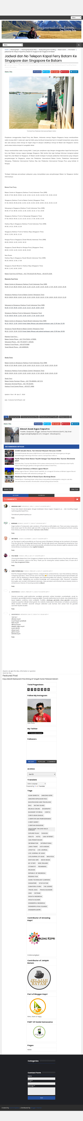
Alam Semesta (33, 795)
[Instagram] (10, 17)
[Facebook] (3, 17)
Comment (51, 762)
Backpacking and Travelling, (63, 65)
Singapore (32, 883)
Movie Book (45, 860)
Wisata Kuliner (34, 900)
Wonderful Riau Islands (37, 906)
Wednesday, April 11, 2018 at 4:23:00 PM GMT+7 (36, 506)
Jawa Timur (32, 846)
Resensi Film (33, 876)
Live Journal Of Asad (36, 853)
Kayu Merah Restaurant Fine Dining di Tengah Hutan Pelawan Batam (30, 679)
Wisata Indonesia (35, 896)
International (46, 843)
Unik (30, 893)
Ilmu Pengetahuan (35, 840)
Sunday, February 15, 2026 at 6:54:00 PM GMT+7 (34, 592)
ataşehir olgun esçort (17, 626)
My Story (32, 863)
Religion (31, 870)
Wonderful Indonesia (36, 903)
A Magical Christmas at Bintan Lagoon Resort (31, 469)
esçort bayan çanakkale (18, 621)
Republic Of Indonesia (36, 873)
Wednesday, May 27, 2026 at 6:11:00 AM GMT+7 (34, 614)
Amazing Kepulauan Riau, (47, 65)
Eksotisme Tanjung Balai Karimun (38, 829)
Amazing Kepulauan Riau (29, 50)
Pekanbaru (42, 866)
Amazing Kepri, (34, 65)
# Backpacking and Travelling (49, 417)
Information (71, 50)
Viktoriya (14, 539)
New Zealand (43, 863)
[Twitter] (6, 17)
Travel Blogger (46, 890)
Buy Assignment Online (22, 562)
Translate (42, 786)
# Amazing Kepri (14, 417)
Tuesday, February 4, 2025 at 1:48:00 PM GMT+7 (38, 571)
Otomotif (32, 866)
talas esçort (15, 623)
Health (31, 836)
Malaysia (50, 856)
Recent (31, 762)
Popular (41, 762)
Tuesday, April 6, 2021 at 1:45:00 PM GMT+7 (32, 556)
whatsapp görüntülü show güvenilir (58, 600)
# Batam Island (64, 417)
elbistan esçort (16, 619)
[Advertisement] (41, 8)
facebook (41, 495)
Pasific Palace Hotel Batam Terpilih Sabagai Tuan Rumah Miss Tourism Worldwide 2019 (45, 460)
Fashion (45, 833)
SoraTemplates (14, 1108)
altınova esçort (16, 624)
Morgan (14, 523)
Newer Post (8, 489)
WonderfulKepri (34, 910)
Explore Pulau (33, 833)
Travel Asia (32, 890)
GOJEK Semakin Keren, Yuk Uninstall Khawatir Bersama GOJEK (38, 451)
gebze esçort (15, 632)
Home (6, 50)
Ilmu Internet (48, 836)
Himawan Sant (16, 506)
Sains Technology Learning (39, 880)
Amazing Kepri (14, 50)
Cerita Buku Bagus (35, 815)
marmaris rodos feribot (41, 530)
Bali (29, 805)
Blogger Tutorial (35, 812)
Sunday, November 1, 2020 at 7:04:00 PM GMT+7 (33, 539)
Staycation (43, 883)
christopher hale (17, 571)
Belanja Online (34, 809)
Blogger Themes (36, 1108)
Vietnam (37, 893)
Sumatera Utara (34, 886)
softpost (42, 583)
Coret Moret (33, 822)
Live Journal (42, 850)
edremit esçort (15, 634)
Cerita (47, 812)
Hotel (38, 836)
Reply (12, 518)
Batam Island (62, 50)
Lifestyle (31, 850)
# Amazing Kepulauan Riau (29, 417)
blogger (15, 495)
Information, (13, 67)
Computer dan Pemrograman (39, 819)
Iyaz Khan (14, 556)
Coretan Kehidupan (35, 825)
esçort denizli (15, 628)
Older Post (74, 489)
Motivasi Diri (33, 860)
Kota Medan (44, 846)
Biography (46, 809)
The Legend (48, 886)
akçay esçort (15, 630)
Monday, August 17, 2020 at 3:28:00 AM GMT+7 (32, 523)
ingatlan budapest (38, 547)
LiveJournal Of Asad (36, 856)
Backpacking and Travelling (47, 50)
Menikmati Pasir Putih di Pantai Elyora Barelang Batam (35, 476)
